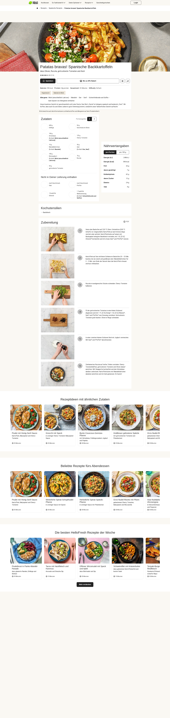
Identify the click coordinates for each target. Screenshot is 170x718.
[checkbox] (41, 75)
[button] (69, 119)
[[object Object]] (122, 81)
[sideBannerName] (116, 127)
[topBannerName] (85, 16)
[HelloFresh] (33, 2)
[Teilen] (128, 81)
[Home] (37, 8)
